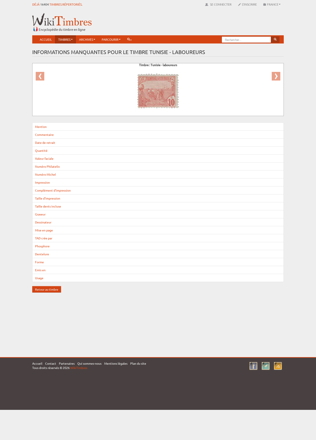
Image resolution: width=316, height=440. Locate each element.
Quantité (41, 150)
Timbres (64, 39)
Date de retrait (45, 142)
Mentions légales (115, 363)
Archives (86, 39)
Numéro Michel (45, 174)
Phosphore (42, 246)
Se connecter (220, 4)
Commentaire (44, 134)
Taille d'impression (47, 198)
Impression (42, 182)
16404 (44, 4)
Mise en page (44, 230)
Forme (39, 262)
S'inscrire (249, 4)
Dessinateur (43, 222)
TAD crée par (43, 238)
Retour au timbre (46, 289)
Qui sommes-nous (89, 363)
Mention (41, 127)
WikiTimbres (78, 368)
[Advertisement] (205, 22)
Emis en (40, 270)
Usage (39, 278)
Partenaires (67, 363)
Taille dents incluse (48, 206)
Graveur (40, 214)
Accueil (46, 39)
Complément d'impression (53, 190)
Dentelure (42, 254)
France (272, 4)
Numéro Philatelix (47, 166)
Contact (50, 363)
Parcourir (110, 39)
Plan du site (138, 363)
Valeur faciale (44, 158)
